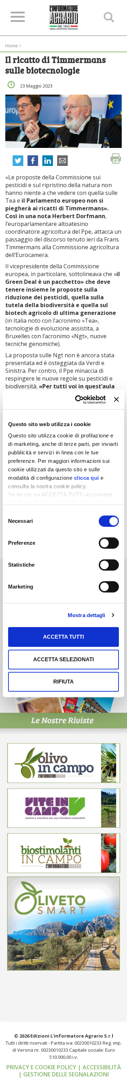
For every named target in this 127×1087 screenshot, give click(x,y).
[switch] (109, 543)
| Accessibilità (99, 1067)
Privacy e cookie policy (42, 1067)
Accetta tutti (63, 637)
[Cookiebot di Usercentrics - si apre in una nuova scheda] (78, 399)
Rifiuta (63, 682)
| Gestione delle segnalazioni (63, 1074)
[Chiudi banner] (116, 399)
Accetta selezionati (63, 659)
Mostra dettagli (86, 615)
